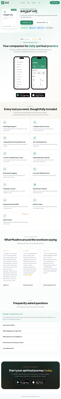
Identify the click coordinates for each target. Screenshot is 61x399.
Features (23, 2)
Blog (28, 2)
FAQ (39, 2)
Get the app (55, 2)
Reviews (34, 2)
